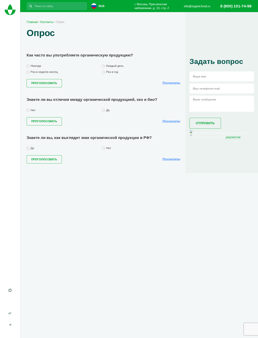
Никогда (35, 65)
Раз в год (111, 71)
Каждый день (114, 65)
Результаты (171, 82)
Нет (32, 110)
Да (107, 110)
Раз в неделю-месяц (44, 71)
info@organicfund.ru (197, 6)
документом (233, 137)
